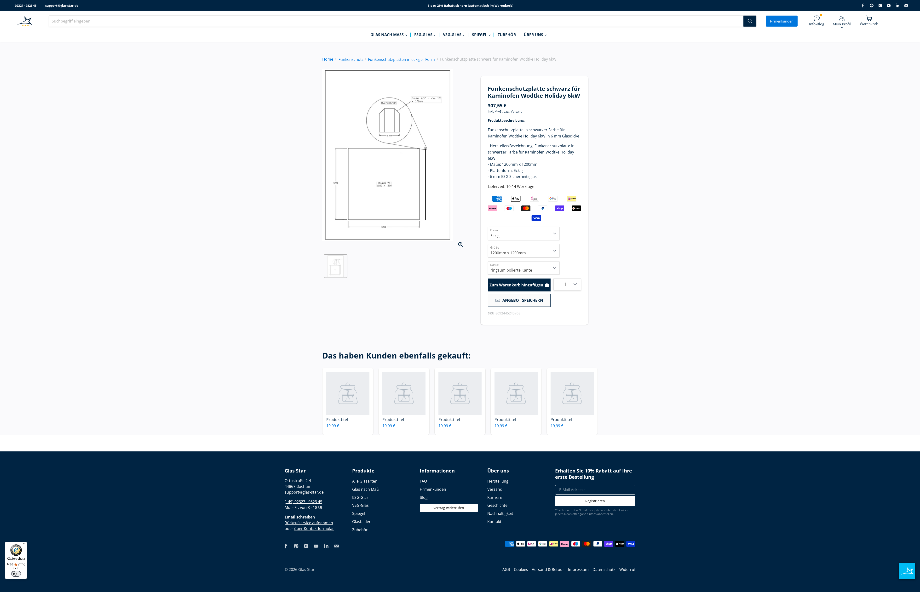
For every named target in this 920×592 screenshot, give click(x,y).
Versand (517, 111)
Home (327, 59)
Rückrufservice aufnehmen (309, 522)
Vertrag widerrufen (448, 508)
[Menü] (24, 544)
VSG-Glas (452, 35)
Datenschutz (603, 569)
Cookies (521, 569)
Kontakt (494, 521)
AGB (506, 569)
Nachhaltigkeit (500, 513)
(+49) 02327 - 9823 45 (303, 501)
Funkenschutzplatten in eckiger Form (401, 59)
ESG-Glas (423, 35)
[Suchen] (749, 21)
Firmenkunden (782, 21)
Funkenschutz (351, 59)
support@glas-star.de (61, 6)
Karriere (494, 497)
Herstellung (497, 481)
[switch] (16, 574)
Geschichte (497, 505)
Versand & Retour (548, 569)
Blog (424, 497)
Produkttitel (337, 419)
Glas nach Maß (387, 35)
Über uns (534, 35)
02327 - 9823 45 (25, 6)
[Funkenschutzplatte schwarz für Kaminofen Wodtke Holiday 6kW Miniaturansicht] (335, 266)
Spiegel (480, 35)
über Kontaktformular (314, 528)
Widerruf (627, 569)
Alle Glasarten (364, 481)
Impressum (578, 569)
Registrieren (595, 501)
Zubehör (507, 35)
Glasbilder (361, 521)
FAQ (423, 481)
